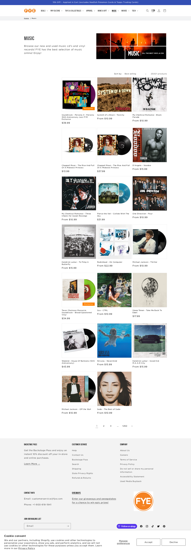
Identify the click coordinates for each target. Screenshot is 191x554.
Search (75, 464)
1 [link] (96, 426)
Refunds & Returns (81, 478)
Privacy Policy (26, 548)
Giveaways (76, 493)
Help (74, 450)
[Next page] (132, 426)
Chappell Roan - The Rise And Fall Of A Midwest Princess (78, 166)
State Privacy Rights (82, 473)
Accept (148, 542)
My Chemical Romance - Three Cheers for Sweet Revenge (76, 215)
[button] (44, 11)
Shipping (76, 469)
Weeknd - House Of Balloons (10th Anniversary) (78, 362)
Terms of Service (128, 460)
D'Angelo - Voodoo (142, 165)
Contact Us (77, 455)
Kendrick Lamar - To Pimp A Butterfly (75, 263)
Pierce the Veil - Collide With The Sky (113, 215)
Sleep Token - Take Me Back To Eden (147, 311)
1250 (124, 426)
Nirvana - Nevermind (107, 361)
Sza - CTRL (102, 310)
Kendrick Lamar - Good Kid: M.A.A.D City (146, 362)
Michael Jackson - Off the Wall (76, 409)
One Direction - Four (143, 214)
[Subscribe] (68, 526)
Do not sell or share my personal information (136, 470)
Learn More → (32, 464)
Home (26, 18)
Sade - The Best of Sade (108, 409)
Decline (174, 542)
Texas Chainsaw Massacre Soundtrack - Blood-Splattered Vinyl (77, 312)
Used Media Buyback (130, 481)
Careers (124, 455)
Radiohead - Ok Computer (109, 262)
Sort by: (118, 74)
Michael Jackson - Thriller (145, 262)
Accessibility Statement (132, 477)
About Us (125, 450)
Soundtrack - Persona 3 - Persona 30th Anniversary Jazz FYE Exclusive (78, 117)
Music (34, 18)
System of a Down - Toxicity (110, 115)
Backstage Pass (80, 460)
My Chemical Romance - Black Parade (147, 116)
